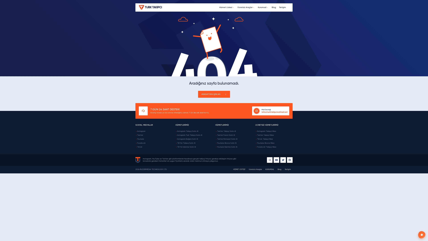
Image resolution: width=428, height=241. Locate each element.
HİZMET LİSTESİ (239, 169)
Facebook (141, 143)
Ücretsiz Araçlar (255, 169)
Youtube (140, 139)
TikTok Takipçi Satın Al (186, 143)
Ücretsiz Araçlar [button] (245, 7)
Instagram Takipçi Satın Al (187, 131)
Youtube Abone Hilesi (265, 143)
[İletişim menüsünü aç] (421, 234)
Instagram (141, 131)
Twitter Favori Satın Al (226, 135)
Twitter (140, 135)
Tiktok (139, 147)
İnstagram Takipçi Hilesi (266, 131)
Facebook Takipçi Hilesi (266, 147)
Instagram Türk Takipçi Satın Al (189, 135)
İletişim (282, 7)
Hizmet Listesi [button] (225, 7)
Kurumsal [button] (262, 7)
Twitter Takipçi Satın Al (226, 131)
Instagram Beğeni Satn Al (187, 139)
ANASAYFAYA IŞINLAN (210, 94)
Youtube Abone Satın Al (227, 143)
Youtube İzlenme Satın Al (227, 147)
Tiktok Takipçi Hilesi (265, 139)
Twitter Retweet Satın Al (227, 139)
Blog (274, 7)
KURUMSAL (269, 169)
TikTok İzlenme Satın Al (186, 147)
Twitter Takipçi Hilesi (265, 135)
